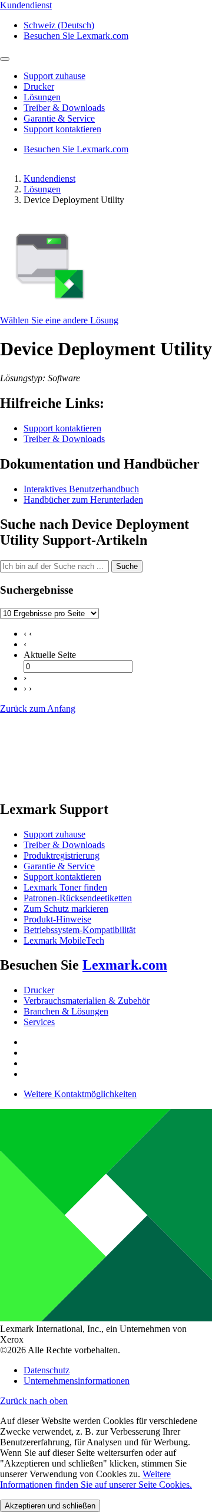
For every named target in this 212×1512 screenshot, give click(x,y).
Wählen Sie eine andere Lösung (59, 320)
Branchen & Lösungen (66, 1011)
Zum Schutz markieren (66, 909)
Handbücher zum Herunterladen (83, 500)
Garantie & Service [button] (59, 118)
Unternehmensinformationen (77, 1381)
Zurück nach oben (34, 1401)
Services (39, 1022)
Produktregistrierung (62, 855)
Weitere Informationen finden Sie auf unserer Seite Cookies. (96, 1479)
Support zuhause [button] (54, 76)
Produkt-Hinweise (57, 919)
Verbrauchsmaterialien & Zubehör (87, 1001)
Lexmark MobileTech (64, 940)
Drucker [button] (39, 86)
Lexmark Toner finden (65, 887)
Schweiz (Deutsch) (59, 25)
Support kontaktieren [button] (62, 129)
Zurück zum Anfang (37, 708)
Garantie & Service (59, 866)
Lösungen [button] (42, 97)
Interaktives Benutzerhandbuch (81, 489)
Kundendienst (49, 179)
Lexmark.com (124, 965)
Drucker (39, 990)
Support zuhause (54, 834)
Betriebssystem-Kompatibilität (79, 930)
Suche (127, 566)
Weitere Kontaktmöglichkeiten (80, 1094)
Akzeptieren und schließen (50, 1505)
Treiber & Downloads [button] (64, 108)
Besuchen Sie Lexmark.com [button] (76, 36)
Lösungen (42, 189)
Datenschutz (46, 1370)
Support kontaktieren (62, 428)
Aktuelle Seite (50, 655)
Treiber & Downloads (64, 439)
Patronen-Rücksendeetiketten (78, 898)
